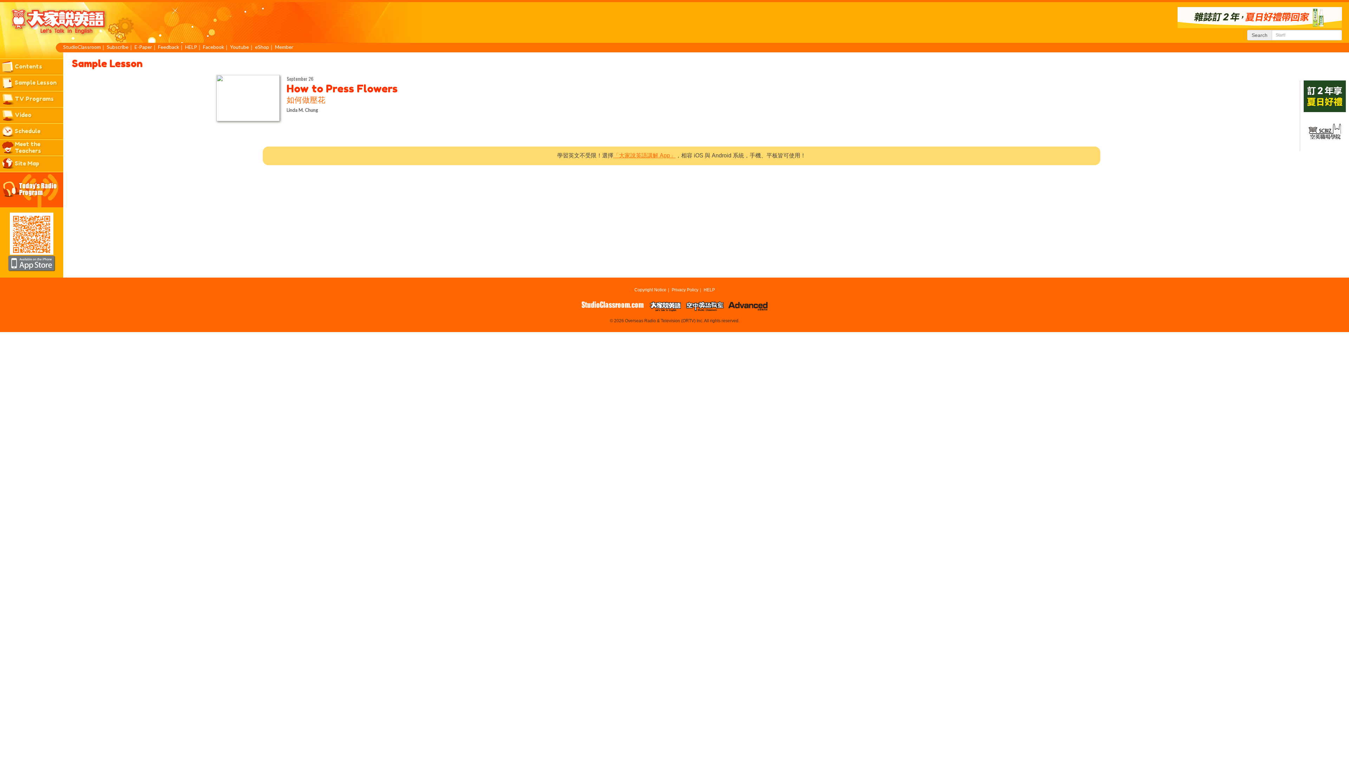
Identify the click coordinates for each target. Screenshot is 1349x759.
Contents (28, 66)
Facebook (213, 47)
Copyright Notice (650, 289)
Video (23, 114)
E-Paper (143, 47)
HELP (191, 47)
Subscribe (118, 47)
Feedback (168, 47)
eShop (262, 47)
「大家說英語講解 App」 (644, 155)
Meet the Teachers (28, 147)
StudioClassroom (82, 47)
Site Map (27, 163)
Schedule (27, 131)
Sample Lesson (36, 82)
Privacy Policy (685, 289)
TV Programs (34, 98)
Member (284, 47)
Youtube (239, 47)
